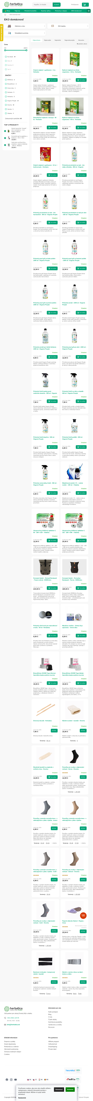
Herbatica (11, 96)
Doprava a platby (9, 1041)
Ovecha (10, 105)
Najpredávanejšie (70, 40)
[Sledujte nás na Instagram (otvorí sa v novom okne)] (11, 1079)
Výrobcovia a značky (55, 1024)
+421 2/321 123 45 (13, 1018)
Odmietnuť (59, 1089)
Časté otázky (52, 1019)
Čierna (48, 993)
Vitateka (10, 113)
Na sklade (11, 56)
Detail (54, 730)
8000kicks (11, 79)
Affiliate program (53, 1041)
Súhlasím (70, 1089)
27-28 (76, 843)
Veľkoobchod (52, 1044)
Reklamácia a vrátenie (11, 1046)
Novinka (10, 65)
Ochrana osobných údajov (12, 1051)
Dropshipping (52, 1046)
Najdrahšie (58, 40)
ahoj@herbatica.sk (13, 1024)
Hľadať (56, 4)
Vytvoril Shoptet (84, 1097)
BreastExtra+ (11, 84)
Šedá (79, 993)
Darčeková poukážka (55, 1022)
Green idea (11, 88)
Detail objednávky (10, 1044)
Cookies (7, 1054)
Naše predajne (53, 1012)
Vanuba (10, 109)
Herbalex (10, 92)
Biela (74, 993)
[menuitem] (7, 10)
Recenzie (51, 1027)
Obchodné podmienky (11, 1049)
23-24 (42, 843)
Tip (8, 69)
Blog (49, 1014)
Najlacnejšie (47, 40)
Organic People (13, 100)
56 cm (48, 740)
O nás (50, 1017)
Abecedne (81, 40)
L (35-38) (77, 792)
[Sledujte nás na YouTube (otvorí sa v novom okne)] (15, 1079)
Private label (52, 1049)
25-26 (47, 843)
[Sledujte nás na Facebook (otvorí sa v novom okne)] (7, 1079)
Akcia (9, 61)
